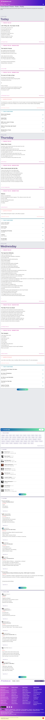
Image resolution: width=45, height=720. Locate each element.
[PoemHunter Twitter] (9, 707)
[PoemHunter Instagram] (11, 707)
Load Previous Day (22, 389)
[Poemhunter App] (3, 707)
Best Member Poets (4, 697)
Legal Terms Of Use (36, 710)
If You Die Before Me (6, 515)
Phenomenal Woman (37, 689)
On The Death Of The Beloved (37, 704)
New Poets (3, 695)
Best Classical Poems (5, 692)
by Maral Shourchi (4, 207)
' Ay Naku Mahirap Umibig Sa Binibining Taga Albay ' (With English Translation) (18, 572)
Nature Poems (14, 698)
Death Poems (14, 692)
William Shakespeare (26, 692)
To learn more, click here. (5, 718)
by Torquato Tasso (4, 41)
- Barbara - (4, 595)
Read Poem (41, 41)
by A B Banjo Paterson (5, 326)
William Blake (25, 700)
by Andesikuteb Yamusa (5, 95)
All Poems (22, 587)
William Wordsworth (26, 703)
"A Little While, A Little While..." (8, 663)
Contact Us (30, 709)
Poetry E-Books (15, 703)
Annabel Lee (35, 697)
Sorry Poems (14, 700)
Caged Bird (35, 698)
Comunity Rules (23, 710)
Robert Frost (24, 689)
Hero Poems (14, 702)
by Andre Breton (4, 301)
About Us (7, 709)
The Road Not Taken (37, 692)
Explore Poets (3, 702)
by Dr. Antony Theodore (5, 107)
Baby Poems (14, 690)
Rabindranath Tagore (26, 702)
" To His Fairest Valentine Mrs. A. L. (9, 634)
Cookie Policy (18, 709)
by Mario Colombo (4, 353)
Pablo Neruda (25, 694)
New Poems (3, 694)
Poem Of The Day (4, 703)
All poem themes (40, 445)
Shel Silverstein (25, 698)
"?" (3, 649)
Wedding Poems (15, 697)
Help (34, 709)
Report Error (38, 709)
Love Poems (14, 689)
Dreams (35, 695)
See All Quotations (40, 107)
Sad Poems (14, 694)
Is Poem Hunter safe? (16, 710)
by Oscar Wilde (3, 68)
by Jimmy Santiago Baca (5, 187)
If (33, 700)
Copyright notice (12, 709)
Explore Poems (4, 700)
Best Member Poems (5, 690)
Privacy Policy (29, 710)
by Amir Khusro (3, 161)
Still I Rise (35, 690)
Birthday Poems (15, 695)
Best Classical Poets (5, 698)
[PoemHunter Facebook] (7, 707)
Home (2, 4)
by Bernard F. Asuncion (5, 216)
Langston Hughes (25, 695)
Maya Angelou (25, 690)
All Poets (22, 494)
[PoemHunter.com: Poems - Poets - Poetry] (6, 1)
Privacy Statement (25, 709)
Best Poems (3, 689)
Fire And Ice (35, 702)
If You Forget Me (36, 694)
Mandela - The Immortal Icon (8, 558)
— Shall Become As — (6, 609)
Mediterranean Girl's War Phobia (9, 529)
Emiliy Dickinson (25, 697)
